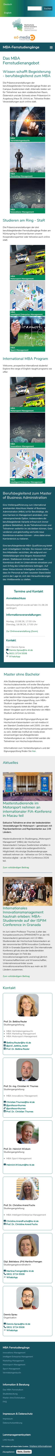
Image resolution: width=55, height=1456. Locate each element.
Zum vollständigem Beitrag (16, 976)
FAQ (5, 1401)
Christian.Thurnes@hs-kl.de (20, 1101)
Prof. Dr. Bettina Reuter (17, 1048)
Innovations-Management (14, 1352)
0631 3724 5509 (15, 1273)
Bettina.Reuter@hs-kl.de (18, 1042)
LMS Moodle (8, 1439)
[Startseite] (24, 26)
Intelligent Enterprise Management (18, 1356)
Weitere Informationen (40, 1446)
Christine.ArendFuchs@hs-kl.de (22, 1221)
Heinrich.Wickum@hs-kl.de (20, 1164)
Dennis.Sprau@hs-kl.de (20, 649)
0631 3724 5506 (17, 653)
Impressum (8, 1418)
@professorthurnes (16, 1105)
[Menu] (50, 48)
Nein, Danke (23, 1452)
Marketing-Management (13, 1360)
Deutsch (8, 4)
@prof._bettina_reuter (17, 1045)
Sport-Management (11, 1368)
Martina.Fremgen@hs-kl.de (20, 1270)
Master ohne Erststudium (14, 1397)
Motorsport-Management (14, 1364)
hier (34, 750)
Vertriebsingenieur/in (12, 1372)
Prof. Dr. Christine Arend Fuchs (22, 1224)
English (7, 12)
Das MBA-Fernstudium (13, 1389)
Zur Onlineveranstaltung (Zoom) (22, 631)
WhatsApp (14, 656)
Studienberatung (10, 1393)
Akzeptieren (9, 1452)
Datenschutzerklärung (12, 1422)
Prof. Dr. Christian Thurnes (19, 1111)
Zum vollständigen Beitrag (16, 867)
